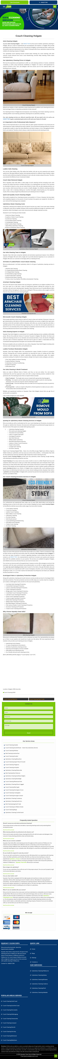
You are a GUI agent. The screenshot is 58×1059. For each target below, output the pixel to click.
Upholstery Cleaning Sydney (39, 975)
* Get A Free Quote (14, 2)
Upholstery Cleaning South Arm (13, 801)
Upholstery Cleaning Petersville (13, 770)
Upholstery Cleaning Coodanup (13, 798)
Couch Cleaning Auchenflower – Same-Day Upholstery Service (21, 747)
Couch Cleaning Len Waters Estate (14, 806)
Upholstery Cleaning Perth (39, 988)
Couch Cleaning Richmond (10, 1035)
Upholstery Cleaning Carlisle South (14, 812)
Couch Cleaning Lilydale (11, 745)
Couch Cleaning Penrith (9, 1027)
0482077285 (44, 2)
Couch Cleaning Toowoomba (10, 1018)
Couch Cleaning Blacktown (10, 1040)
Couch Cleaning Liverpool (9, 1023)
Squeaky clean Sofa (6, 951)
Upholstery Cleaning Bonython (13, 759)
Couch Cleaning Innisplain (12, 767)
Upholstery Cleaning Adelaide (40, 992)
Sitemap (34, 957)
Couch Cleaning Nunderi (11, 756)
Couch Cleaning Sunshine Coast (11, 1005)
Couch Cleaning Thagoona (12, 764)
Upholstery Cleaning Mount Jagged (14, 784)
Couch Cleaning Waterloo (10, 699)
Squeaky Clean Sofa (26, 1054)
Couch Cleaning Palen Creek (37, 699)
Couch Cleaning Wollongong (10, 1014)
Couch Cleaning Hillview (11, 750)
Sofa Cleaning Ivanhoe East (12, 753)
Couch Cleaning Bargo (11, 809)
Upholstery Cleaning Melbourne (40, 970)
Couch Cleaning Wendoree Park (13, 781)
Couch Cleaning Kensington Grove (14, 790)
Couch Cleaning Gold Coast (10, 1001)
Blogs (33, 953)
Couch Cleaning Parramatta (10, 1010)
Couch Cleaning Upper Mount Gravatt (15, 761)
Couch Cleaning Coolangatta (12, 792)
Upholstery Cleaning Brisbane (40, 979)
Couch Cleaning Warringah (12, 787)
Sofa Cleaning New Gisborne (12, 773)
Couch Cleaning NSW (9, 692)
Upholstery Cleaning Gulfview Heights (15, 776)
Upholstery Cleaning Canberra (40, 983)
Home (33, 949)
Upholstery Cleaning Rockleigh (13, 778)
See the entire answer (8, 829)
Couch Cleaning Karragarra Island (14, 795)
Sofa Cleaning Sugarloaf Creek (13, 804)
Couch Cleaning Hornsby (9, 1031)
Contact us (35, 962)
